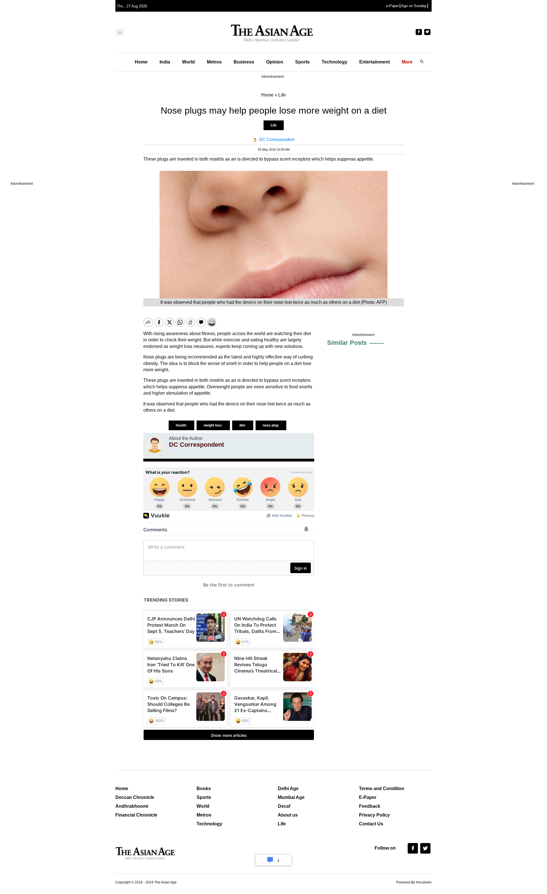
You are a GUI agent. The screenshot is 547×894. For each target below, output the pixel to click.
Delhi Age (288, 788)
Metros (214, 62)
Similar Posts (347, 342)
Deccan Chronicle (134, 797)
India (165, 62)
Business (244, 62)
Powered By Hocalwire (414, 882)
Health (181, 425)
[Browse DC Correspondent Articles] (154, 444)
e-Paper (392, 6)
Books (204, 788)
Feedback (369, 806)
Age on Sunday (413, 6)
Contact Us (371, 823)
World (188, 62)
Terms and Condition (381, 788)
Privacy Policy (374, 815)
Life (274, 125)
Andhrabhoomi (131, 806)
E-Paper (367, 797)
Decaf (284, 806)
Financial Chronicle (136, 815)
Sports (302, 62)
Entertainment (374, 62)
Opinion (274, 62)
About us (288, 815)
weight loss (213, 425)
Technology (334, 62)
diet (242, 425)
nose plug (271, 425)
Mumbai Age (291, 797)
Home (141, 62)
